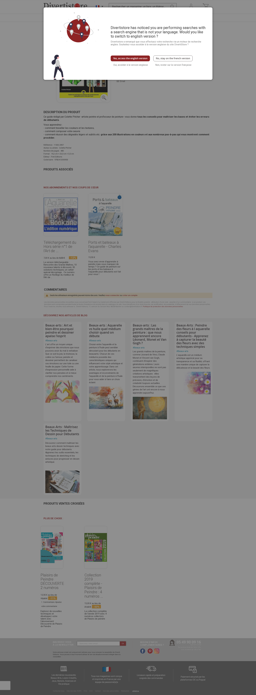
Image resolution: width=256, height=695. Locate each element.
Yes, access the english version (130, 58)
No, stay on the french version (173, 58)
